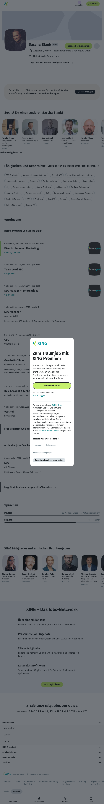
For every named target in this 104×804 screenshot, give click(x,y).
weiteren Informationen (49, 431)
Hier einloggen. (39, 395)
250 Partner (57, 405)
